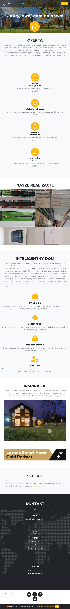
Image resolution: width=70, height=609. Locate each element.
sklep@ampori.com (18, 483)
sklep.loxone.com (39, 486)
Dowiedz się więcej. (47, 606)
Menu (64, 3)
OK (57, 606)
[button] (8, 420)
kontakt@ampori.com (35, 519)
